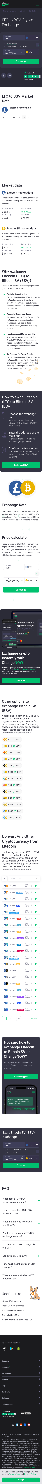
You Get (7, 51)
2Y (29, 117)
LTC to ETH (12, 899)
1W (9, 117)
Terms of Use (14, 1474)
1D (4, 117)
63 (19, 1018)
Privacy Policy (30, 1474)
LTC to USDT (14, 919)
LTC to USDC (14, 990)
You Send (8, 36)
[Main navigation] (37, 4)
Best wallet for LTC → (10, 1315)
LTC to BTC (12, 886)
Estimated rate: (11, 46)
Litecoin (22, 11)
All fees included (12, 43)
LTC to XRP (12, 977)
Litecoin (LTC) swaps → (11, 1301)
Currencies (12, 11)
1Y (24, 117)
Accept (21, 1480)
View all (34, 1018)
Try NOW (21, 680)
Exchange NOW (21, 465)
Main (4, 11)
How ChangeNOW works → (13, 1310)
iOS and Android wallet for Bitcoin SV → (18, 1320)
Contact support (21, 1076)
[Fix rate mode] (22, 52)
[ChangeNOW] (5, 4)
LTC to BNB (14, 964)
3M (19, 117)
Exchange (21, 61)
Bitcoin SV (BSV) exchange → (14, 1306)
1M (14, 117)
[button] (32, 37)
